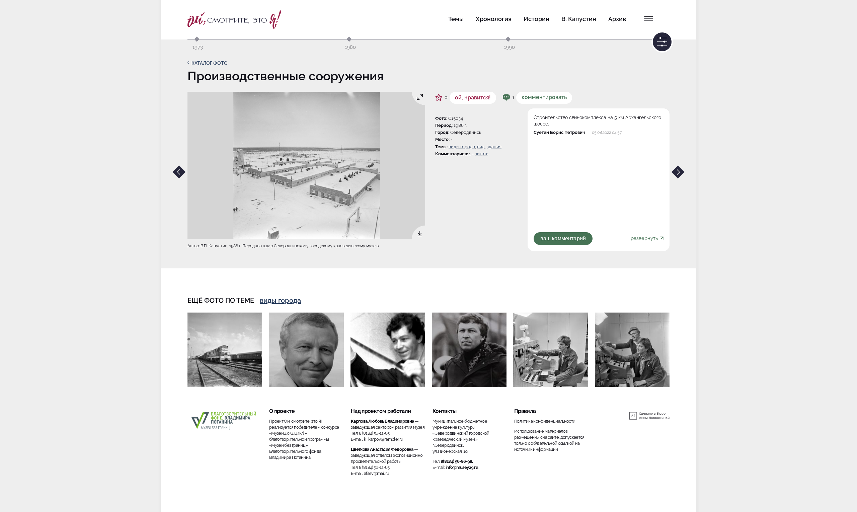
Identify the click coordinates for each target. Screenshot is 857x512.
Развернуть (645, 238)
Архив (617, 18)
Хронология (494, 18)
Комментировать (544, 97)
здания (494, 146)
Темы (456, 18)
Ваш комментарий (563, 238)
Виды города (462, 146)
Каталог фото (209, 63)
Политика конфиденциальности (544, 421)
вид (481, 146)
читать (481, 153)
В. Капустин (578, 18)
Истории (536, 18)
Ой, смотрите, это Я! (302, 421)
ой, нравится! (473, 97)
